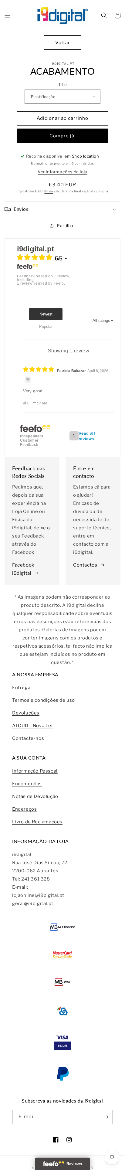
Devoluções (25, 713)
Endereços (24, 809)
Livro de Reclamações (37, 822)
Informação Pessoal (35, 771)
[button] (7, 15)
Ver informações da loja (62, 171)
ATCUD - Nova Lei (32, 725)
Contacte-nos (28, 738)
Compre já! (62, 136)
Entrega (21, 687)
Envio (48, 191)
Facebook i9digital (23, 569)
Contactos (85, 565)
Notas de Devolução (35, 796)
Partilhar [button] (66, 225)
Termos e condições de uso (43, 700)
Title (62, 84)
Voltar (62, 42)
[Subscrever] (106, 1117)
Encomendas (27, 783)
